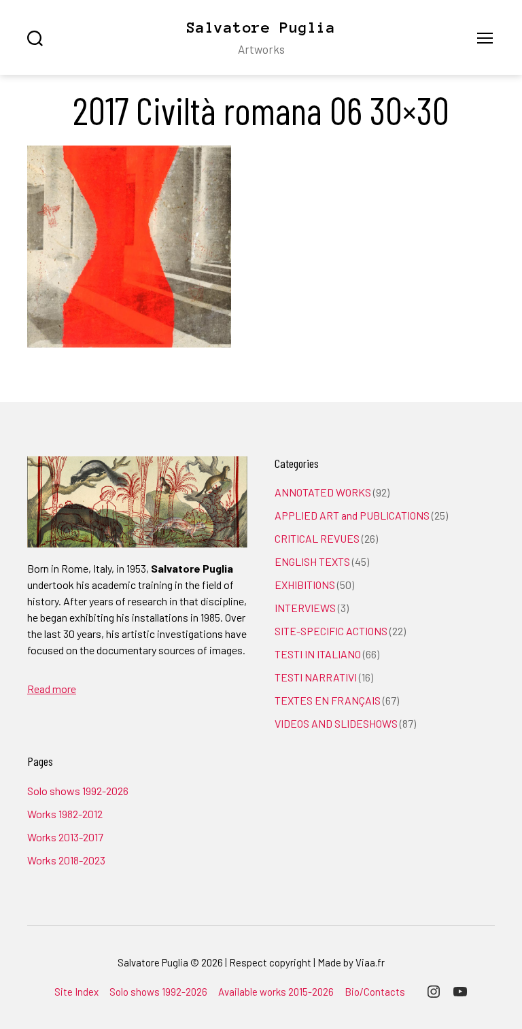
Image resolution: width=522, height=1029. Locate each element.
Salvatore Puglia (261, 27)
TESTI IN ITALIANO (318, 653)
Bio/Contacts (375, 991)
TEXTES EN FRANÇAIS (328, 700)
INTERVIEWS (305, 607)
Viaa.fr (370, 962)
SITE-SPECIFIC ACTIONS (331, 630)
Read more (51, 688)
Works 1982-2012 (65, 813)
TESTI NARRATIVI (316, 677)
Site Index (76, 991)
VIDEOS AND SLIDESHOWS (336, 723)
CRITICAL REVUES (317, 538)
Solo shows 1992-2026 (77, 790)
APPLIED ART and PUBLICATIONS (352, 515)
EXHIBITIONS (305, 584)
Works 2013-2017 (65, 836)
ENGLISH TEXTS (312, 561)
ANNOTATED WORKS (323, 492)
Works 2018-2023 (66, 860)
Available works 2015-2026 (276, 991)
